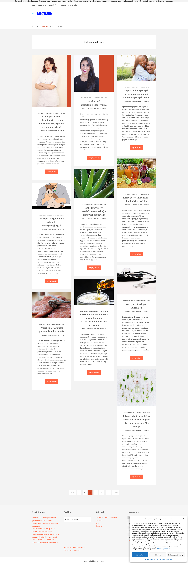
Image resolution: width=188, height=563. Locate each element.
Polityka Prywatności (166, 559)
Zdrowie (44, 26)
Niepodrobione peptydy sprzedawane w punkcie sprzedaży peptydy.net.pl (136, 94)
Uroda (52, 26)
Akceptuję (140, 555)
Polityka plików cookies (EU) (44, 5)
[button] (184, 519)
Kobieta (35, 26)
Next (116, 493)
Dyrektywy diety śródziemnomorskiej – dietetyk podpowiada (94, 211)
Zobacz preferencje (176, 555)
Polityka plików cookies (151, 559)
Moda (60, 26)
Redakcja (49, 113)
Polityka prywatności (72, 550)
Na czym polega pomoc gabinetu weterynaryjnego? (51, 222)
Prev (72, 493)
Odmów (158, 555)
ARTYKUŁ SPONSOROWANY (48, 131)
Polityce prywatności (163, 549)
